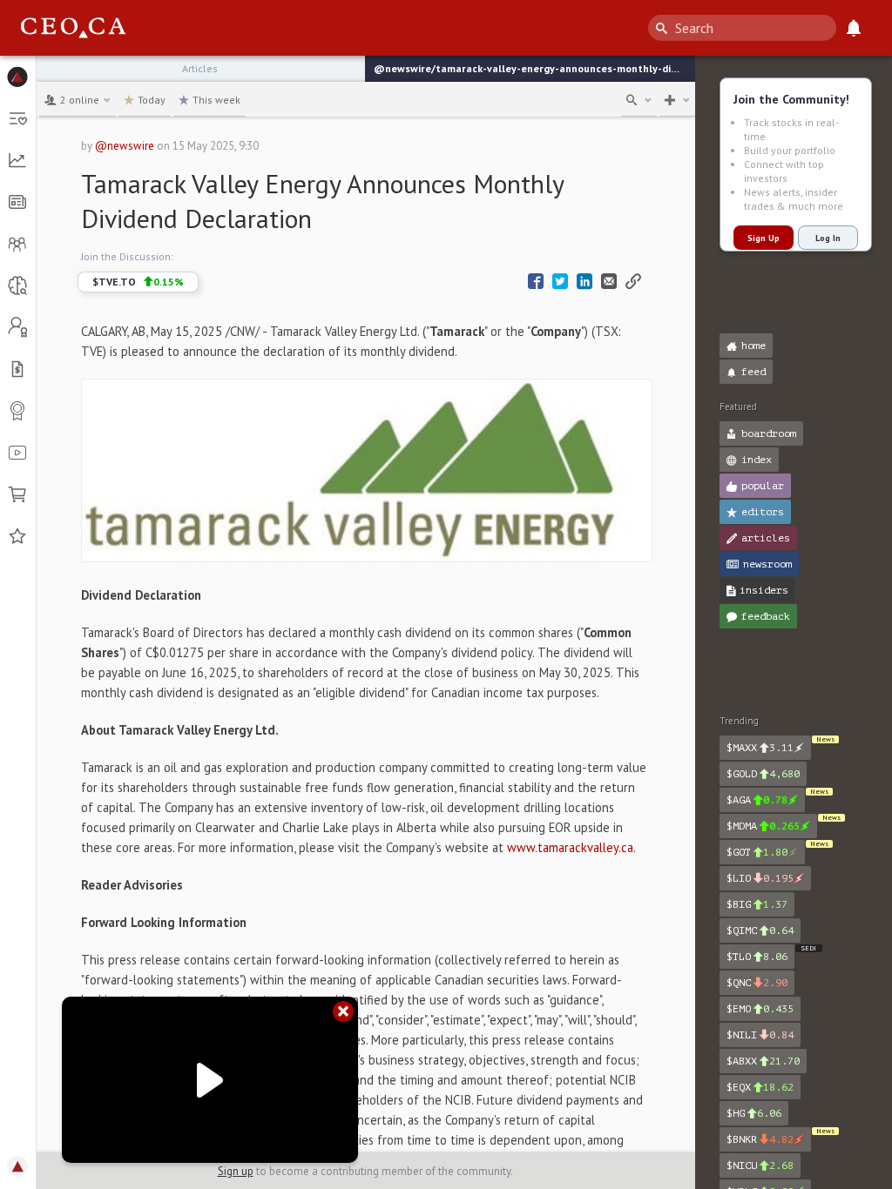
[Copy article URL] (633, 281)
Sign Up (763, 238)
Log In (828, 238)
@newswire (124, 145)
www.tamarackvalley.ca (570, 847)
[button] (18, 76)
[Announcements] (853, 27)
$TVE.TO (138, 281)
